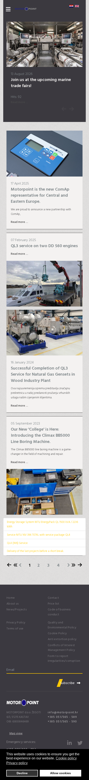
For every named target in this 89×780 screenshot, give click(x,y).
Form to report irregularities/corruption (64, 658)
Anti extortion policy (62, 639)
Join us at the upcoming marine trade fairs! (41, 82)
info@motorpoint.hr (63, 712)
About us (12, 603)
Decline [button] (22, 773)
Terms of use (15, 628)
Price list (53, 603)
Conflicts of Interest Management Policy (61, 647)
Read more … (19, 102)
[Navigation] (8, 9)
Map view (15, 733)
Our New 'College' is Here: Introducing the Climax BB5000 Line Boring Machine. (40, 435)
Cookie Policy (57, 633)
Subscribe (67, 683)
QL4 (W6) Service (17, 543)
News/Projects (16, 609)
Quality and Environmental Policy (62, 625)
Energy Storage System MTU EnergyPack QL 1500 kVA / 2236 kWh (42, 524)
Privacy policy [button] (17, 763)
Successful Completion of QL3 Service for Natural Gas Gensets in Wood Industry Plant (43, 374)
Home (10, 597)
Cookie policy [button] (66, 758)
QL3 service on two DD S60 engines (44, 245)
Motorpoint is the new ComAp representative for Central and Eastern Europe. (40, 195)
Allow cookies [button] (60, 773)
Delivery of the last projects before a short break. (35, 551)
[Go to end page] (75, 565)
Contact (53, 597)
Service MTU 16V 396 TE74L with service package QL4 (38, 534)
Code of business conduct (59, 612)
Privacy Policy (15, 622)
